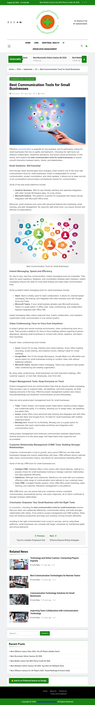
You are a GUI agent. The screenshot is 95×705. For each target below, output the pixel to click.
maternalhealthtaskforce (46, 702)
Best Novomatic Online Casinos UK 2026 (43, 58)
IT (63, 43)
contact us (63, 691)
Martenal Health (50, 43)
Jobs (36, 43)
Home (27, 43)
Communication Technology (22, 79)
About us (53, 691)
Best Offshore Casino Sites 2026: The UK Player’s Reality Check (35, 651)
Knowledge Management (45, 49)
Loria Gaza (15, 93)
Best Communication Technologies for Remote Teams (55, 575)
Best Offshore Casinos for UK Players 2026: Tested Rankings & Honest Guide (40, 671)
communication (24, 149)
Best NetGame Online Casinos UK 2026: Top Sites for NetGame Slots (37, 666)
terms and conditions (59, 694)
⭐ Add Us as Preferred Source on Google (28, 681)
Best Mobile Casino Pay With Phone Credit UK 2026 (59, 1)
